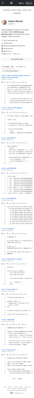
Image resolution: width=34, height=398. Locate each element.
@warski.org (7, 51)
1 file (4, 82)
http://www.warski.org (10, 40)
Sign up (29, 3)
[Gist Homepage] (11, 3)
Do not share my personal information (17, 390)
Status (21, 387)
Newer (20, 378)
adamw (4, 75)
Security (16, 387)
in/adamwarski (8, 48)
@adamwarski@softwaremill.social (14, 46)
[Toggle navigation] (3, 3)
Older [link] (14, 378)
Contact (14, 388)
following (16, 54)
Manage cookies (22, 388)
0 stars (25, 82)
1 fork (9, 233)
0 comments (17, 82)
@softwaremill (7, 34)
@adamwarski (8, 43)
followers (7, 54)
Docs (9, 388)
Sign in (21, 3)
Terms (5, 387)
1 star (24, 264)
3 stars (24, 233)
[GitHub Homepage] (11, 393)
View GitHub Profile (17, 59)
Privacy (10, 387)
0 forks (10, 82)
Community (28, 387)
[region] (17, 94)
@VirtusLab (19, 32)
